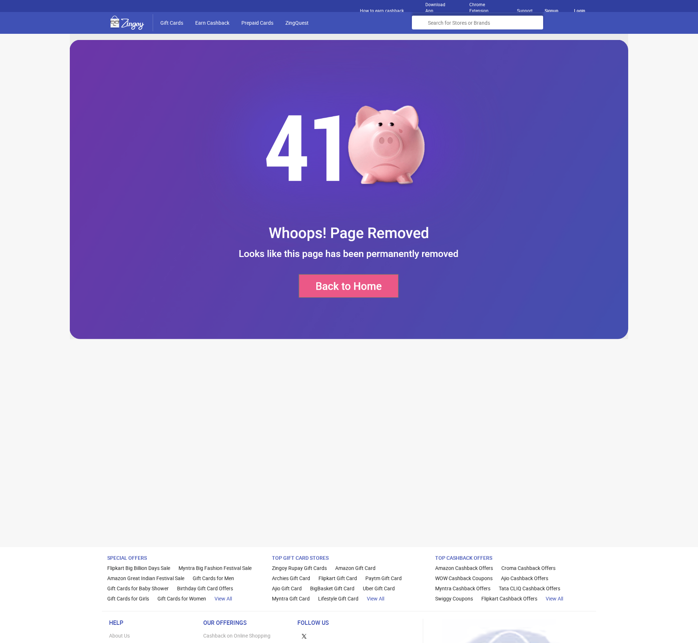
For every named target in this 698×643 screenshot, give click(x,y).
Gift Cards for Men (213, 578)
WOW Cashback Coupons (464, 578)
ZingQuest (297, 22)
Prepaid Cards (257, 22)
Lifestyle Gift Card (338, 598)
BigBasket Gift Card (332, 588)
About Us (119, 635)
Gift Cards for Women (181, 598)
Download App (435, 5)
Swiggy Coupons (454, 598)
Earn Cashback (212, 22)
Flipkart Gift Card (337, 578)
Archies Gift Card (291, 578)
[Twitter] (304, 635)
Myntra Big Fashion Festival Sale (215, 567)
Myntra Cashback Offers (462, 588)
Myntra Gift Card (291, 598)
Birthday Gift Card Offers (205, 588)
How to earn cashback (382, 10)
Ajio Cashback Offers (524, 578)
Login (579, 10)
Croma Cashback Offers (528, 567)
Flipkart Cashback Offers (509, 598)
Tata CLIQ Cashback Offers (529, 588)
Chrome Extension (479, 5)
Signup (551, 10)
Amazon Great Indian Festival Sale (145, 578)
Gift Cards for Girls (128, 598)
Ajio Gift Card (287, 588)
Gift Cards (171, 22)
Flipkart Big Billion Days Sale (138, 567)
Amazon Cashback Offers (464, 567)
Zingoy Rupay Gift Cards (299, 567)
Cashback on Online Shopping (236, 635)
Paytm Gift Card (383, 578)
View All (223, 598)
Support (525, 10)
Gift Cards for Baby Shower (138, 588)
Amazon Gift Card (355, 567)
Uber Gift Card (379, 588)
